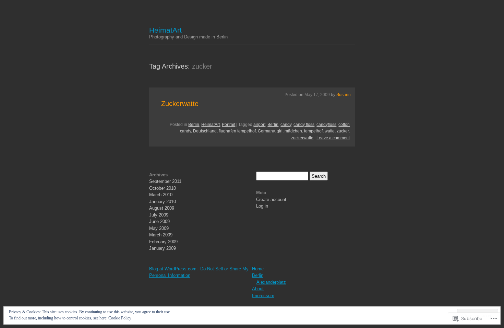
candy (285, 124)
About (258, 288)
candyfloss (326, 124)
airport (259, 124)
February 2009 (163, 241)
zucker (343, 131)
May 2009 (159, 228)
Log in (262, 206)
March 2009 (160, 234)
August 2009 (161, 208)
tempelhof (313, 131)
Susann (343, 94)
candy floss (303, 124)
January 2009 (162, 248)
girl (280, 131)
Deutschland (205, 131)
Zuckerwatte (180, 103)
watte (330, 131)
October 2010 (162, 188)
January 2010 (162, 201)
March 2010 (160, 194)
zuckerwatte (302, 138)
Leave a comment (333, 138)
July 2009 (158, 215)
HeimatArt (165, 30)
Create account (271, 199)
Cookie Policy (119, 318)
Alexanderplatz (271, 282)
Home (258, 268)
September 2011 (165, 181)
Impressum (263, 295)
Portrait (228, 124)
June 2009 (159, 221)
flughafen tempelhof (237, 131)
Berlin (193, 124)
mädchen (293, 131)
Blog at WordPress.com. (173, 268)
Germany (266, 131)
